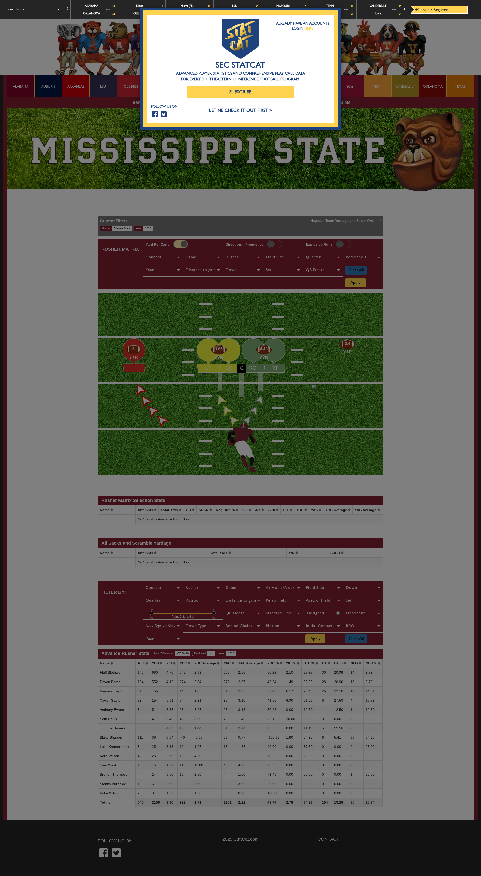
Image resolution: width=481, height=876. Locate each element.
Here (308, 28)
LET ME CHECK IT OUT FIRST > (240, 110)
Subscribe (240, 92)
